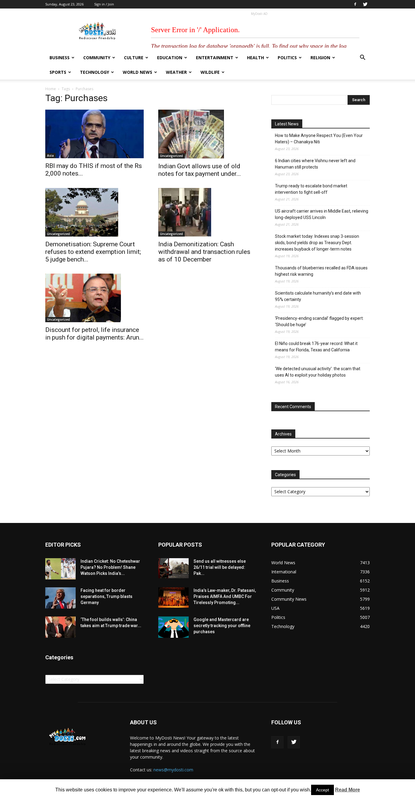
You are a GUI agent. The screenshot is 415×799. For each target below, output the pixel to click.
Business (60, 57)
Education (169, 57)
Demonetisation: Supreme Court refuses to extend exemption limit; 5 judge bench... (93, 252)
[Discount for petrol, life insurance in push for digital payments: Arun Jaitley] (94, 298)
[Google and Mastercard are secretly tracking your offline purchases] (173, 627)
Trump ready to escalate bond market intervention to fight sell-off (311, 189)
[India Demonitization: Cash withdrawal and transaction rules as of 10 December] (207, 212)
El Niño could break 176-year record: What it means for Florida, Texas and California (316, 346)
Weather (176, 72)
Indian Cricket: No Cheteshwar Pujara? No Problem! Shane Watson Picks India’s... (110, 567)
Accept (322, 789)
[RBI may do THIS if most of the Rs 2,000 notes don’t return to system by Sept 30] (94, 134)
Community (96, 57)
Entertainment (214, 57)
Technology (94, 72)
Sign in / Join (104, 4)
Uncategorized (171, 156)
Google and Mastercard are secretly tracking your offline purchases (222, 625)
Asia (50, 155)
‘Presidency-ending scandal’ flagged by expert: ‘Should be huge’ (319, 321)
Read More (347, 789)
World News (137, 72)
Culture (133, 57)
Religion (320, 57)
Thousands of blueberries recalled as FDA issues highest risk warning (321, 271)
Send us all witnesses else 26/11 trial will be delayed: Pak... (220, 567)
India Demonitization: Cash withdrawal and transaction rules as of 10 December (204, 252)
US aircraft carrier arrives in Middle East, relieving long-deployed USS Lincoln (321, 214)
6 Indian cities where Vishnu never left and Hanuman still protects (315, 163)
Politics (287, 57)
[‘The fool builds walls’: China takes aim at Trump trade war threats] (60, 627)
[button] (362, 58)
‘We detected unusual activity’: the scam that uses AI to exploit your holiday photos (317, 371)
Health (255, 57)
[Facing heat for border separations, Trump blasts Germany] (60, 598)
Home (50, 88)
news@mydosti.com (173, 770)
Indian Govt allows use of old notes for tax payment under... (199, 169)
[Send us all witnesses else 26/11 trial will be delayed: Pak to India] (173, 568)
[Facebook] (355, 4)
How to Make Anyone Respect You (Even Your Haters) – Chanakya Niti (319, 138)
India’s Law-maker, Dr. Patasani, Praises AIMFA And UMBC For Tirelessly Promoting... (225, 596)
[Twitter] (365, 4)
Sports (58, 72)
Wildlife (210, 72)
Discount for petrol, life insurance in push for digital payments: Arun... (94, 333)
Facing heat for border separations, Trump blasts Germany (106, 596)
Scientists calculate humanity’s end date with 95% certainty (318, 296)
